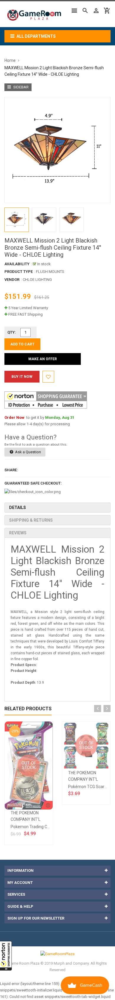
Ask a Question (27, 452)
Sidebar (20, 87)
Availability (16, 264)
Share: (11, 470)
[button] (6, 956)
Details (17, 507)
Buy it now (22, 377)
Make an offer (42, 359)
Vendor (11, 279)
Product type (18, 271)
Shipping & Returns (31, 520)
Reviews (18, 533)
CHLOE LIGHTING (37, 279)
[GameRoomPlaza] (57, 954)
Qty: (11, 332)
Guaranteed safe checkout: (33, 483)
